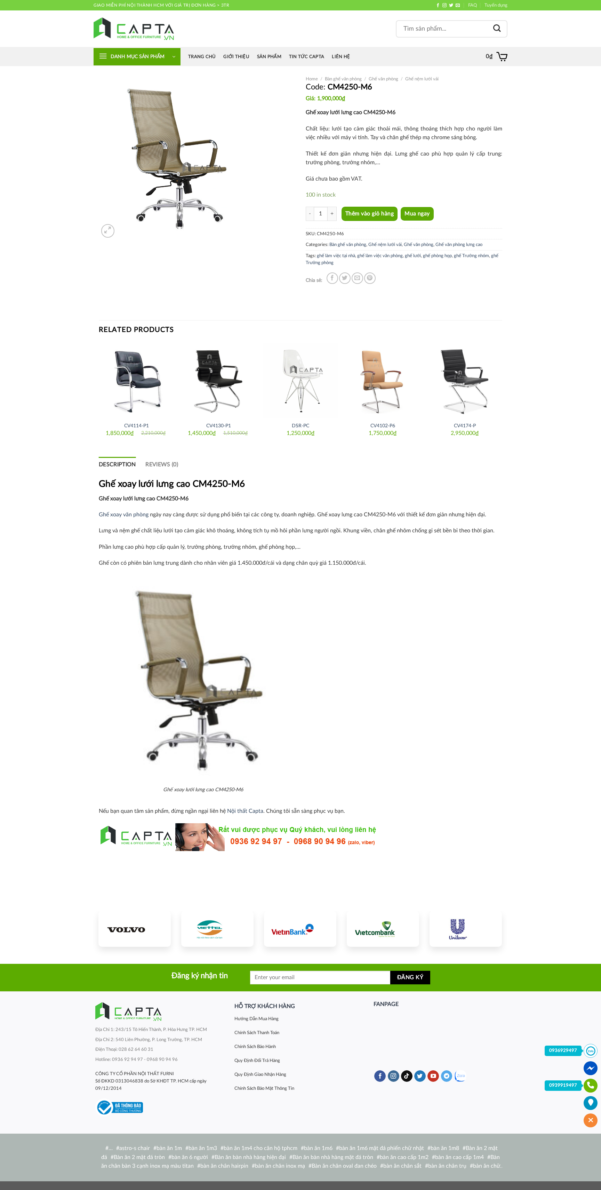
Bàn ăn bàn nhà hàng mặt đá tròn (333, 1157)
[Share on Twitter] (345, 278)
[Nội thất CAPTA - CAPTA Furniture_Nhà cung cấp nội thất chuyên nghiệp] (134, 28)
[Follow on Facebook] (438, 5)
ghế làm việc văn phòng (380, 256)
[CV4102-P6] (382, 380)
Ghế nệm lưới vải (422, 79)
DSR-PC (300, 425)
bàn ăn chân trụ (447, 1166)
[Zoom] (108, 231)
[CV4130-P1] (218, 380)
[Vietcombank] (383, 928)
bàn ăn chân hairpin (224, 1166)
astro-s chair (134, 1148)
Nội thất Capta (245, 811)
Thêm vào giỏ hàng (369, 213)
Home (312, 79)
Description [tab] (117, 464)
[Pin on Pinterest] (370, 278)
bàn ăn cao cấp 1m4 (459, 1157)
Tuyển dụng (495, 5)
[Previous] (99, 394)
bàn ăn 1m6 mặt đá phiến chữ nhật (381, 1148)
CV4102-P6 (382, 425)
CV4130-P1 (218, 425)
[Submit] (497, 29)
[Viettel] (217, 928)
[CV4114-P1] (136, 380)
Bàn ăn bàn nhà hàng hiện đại (250, 1157)
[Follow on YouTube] (433, 1076)
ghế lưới (413, 256)
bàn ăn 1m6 (318, 1148)
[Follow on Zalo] (460, 1076)
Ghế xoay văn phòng (124, 514)
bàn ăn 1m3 (203, 1148)
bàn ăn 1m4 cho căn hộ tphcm (260, 1148)
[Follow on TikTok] (406, 1076)
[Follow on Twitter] (451, 5)
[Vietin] (300, 928)
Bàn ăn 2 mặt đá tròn (139, 1157)
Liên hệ (341, 57)
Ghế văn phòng (383, 79)
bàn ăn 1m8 (445, 1148)
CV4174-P (465, 425)
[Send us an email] (458, 5)
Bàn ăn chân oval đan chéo (344, 1166)
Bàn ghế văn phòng (343, 79)
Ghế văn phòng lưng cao (458, 245)
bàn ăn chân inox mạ (280, 1166)
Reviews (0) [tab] (161, 464)
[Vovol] (134, 928)
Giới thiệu (236, 57)
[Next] (502, 394)
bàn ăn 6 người (189, 1157)
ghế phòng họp (437, 256)
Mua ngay (417, 213)
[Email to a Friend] (357, 278)
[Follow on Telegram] (446, 1076)
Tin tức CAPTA (306, 57)
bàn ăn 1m (169, 1148)
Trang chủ (202, 57)
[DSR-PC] (300, 380)
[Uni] (466, 928)
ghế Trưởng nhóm (471, 256)
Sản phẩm (269, 57)
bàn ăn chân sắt (402, 1166)
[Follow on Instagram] (444, 5)
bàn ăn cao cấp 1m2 (404, 1157)
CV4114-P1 (136, 425)
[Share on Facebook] (332, 278)
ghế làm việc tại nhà (336, 256)
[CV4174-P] (464, 380)
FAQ (472, 5)
